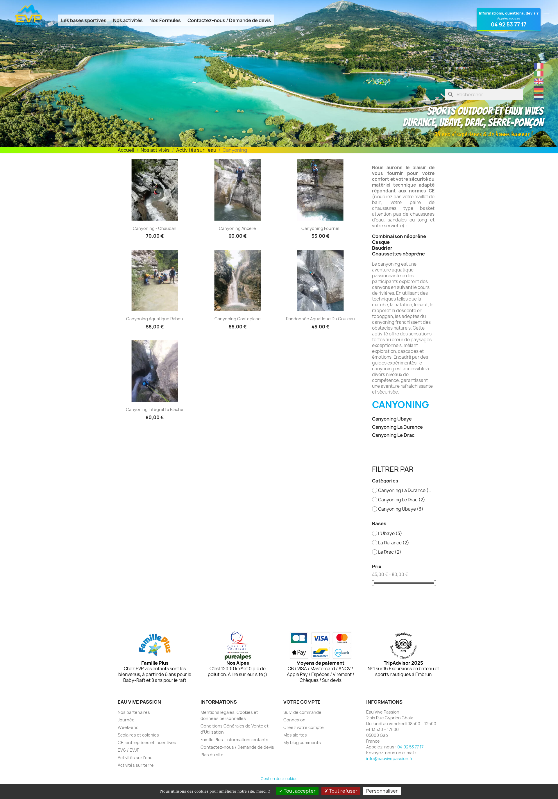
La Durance (393, 543)
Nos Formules (165, 20)
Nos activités (128, 20)
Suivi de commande (302, 712)
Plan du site (212, 754)
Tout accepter (299, 791)
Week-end (128, 727)
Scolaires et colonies (138, 735)
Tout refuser (342, 791)
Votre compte (302, 702)
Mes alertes (295, 735)
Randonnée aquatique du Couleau (320, 318)
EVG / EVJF (128, 750)
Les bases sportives (83, 20)
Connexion (294, 720)
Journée (126, 720)
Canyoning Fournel (320, 228)
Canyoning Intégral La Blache (154, 409)
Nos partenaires (134, 712)
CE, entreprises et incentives (147, 742)
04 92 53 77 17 (410, 747)
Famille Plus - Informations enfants (234, 739)
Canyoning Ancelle (237, 228)
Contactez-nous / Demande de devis (229, 20)
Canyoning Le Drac (393, 435)
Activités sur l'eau (135, 757)
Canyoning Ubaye (392, 419)
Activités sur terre (136, 765)
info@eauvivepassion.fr (389, 758)
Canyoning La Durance (397, 427)
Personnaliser (382, 791)
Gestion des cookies (279, 778)
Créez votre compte (303, 727)
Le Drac (389, 552)
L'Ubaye (390, 534)
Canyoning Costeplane (237, 318)
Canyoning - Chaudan (154, 228)
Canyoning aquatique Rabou (154, 318)
